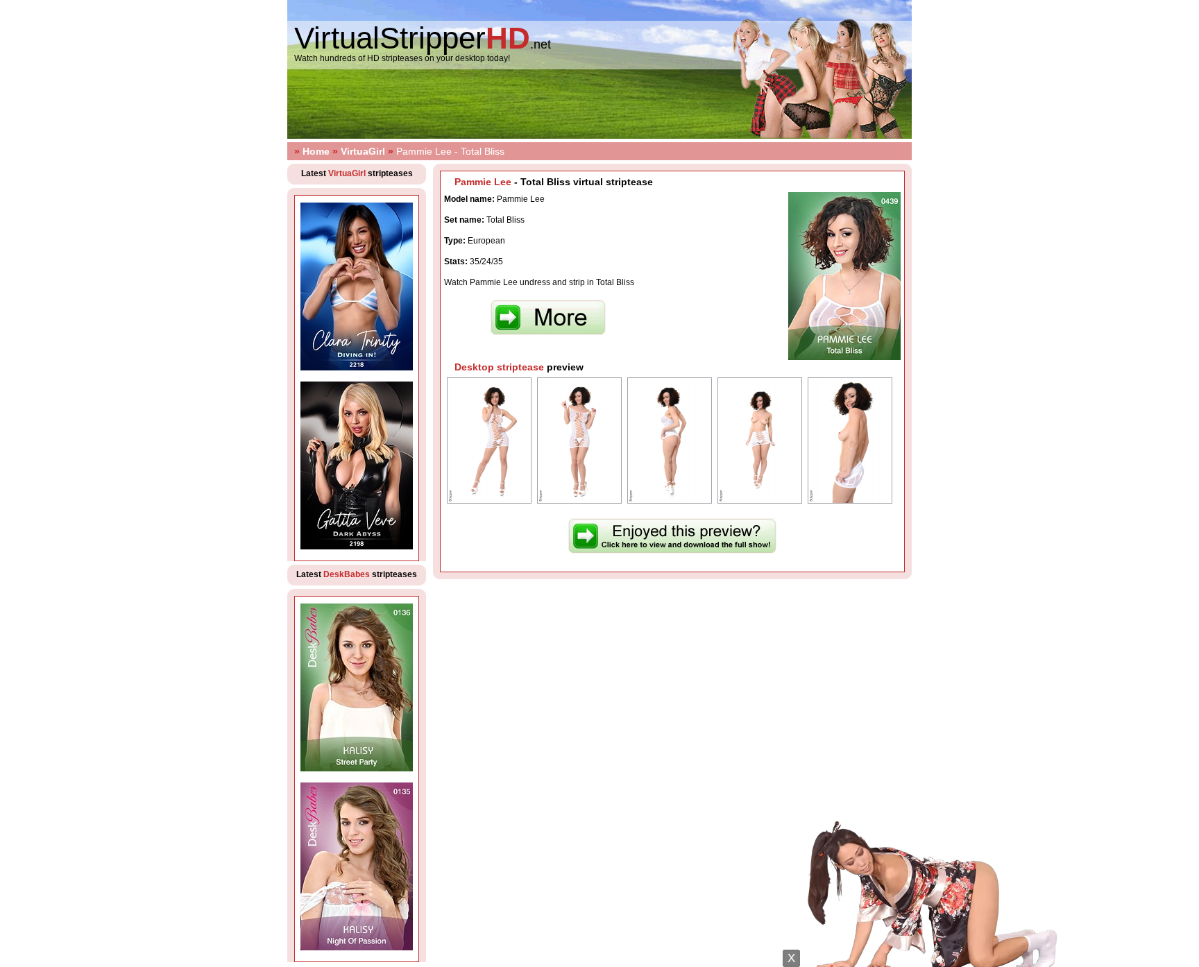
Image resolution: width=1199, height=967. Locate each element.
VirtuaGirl (363, 151)
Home (316, 151)
